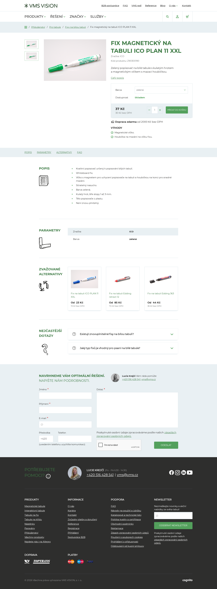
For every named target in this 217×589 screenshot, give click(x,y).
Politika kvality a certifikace (126, 519)
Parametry (44, 152)
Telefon (62, 432)
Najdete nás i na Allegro (38, 541)
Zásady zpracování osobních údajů (130, 532)
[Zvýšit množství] (160, 110)
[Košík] (187, 16)
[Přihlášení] (177, 16)
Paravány (30, 528)
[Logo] (41, 6)
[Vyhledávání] (167, 16)
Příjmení (43, 403)
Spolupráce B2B (76, 537)
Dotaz (100, 389)
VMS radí (136, 5)
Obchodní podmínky (122, 523)
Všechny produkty (34, 537)
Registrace (73, 528)
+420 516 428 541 (131, 379)
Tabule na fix (32, 515)
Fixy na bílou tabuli (75, 27)
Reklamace (117, 528)
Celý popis (117, 77)
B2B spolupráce (110, 5)
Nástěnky (30, 523)
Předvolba (44, 432)
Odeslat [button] (166, 445)
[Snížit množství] (149, 110)
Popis (28, 152)
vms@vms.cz (148, 379)
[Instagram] (177, 472)
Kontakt (186, 5)
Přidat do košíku (176, 110)
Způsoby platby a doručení (82, 519)
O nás (172, 5)
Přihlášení (73, 532)
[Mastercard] (72, 561)
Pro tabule (55, 27)
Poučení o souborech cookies (127, 537)
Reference (150, 5)
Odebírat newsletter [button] (173, 525)
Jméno (43, 389)
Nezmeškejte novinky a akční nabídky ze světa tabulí (170, 508)
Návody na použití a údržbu (126, 510)
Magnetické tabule (35, 506)
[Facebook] (171, 472)
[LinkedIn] (183, 472)
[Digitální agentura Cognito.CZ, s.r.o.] (187, 580)
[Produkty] (26, 27)
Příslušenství (38, 27)
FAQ (125, 5)
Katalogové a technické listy (126, 515)
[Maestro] (82, 561)
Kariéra (72, 510)
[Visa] (91, 561)
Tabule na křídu (33, 519)
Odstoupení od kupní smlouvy (127, 546)
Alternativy (64, 152)
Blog (162, 5)
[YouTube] (189, 472)
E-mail (42, 418)
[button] (123, 334)
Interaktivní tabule (35, 510)
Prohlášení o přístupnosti (124, 541)
